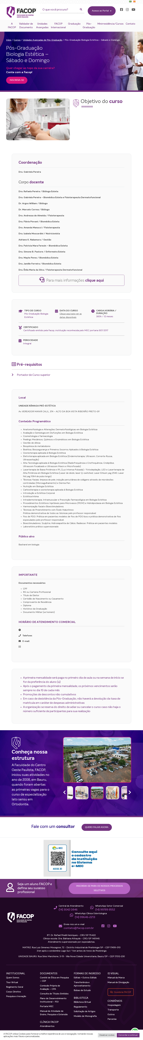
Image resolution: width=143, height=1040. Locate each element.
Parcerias (112, 1019)
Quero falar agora (96, 827)
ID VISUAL (113, 973)
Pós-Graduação (89, 26)
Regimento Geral (14, 987)
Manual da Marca (116, 978)
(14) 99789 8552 (105, 909)
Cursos (17, 40)
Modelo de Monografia (85, 1016)
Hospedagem (114, 1005)
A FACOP (12, 26)
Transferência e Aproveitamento (82, 984)
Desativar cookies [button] (107, 1035)
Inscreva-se (17, 80)
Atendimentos (47, 1026)
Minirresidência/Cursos (110, 24)
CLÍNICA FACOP (49, 1022)
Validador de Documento (26, 26)
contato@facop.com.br (79, 928)
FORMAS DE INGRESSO (87, 973)
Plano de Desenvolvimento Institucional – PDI (53, 1000)
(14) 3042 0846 (68, 909)
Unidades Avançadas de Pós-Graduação (42, 40)
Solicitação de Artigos (84, 1011)
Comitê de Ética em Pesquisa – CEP (54, 979)
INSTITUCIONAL (15, 973)
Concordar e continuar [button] (128, 1035)
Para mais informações (75, 280)
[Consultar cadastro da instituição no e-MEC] (71, 858)
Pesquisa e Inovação (16, 996)
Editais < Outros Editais (85, 978)
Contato (130, 24)
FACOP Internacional (58, 26)
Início (8, 40)
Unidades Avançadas (42, 26)
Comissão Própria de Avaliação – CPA (50, 987)
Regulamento (80, 1007)
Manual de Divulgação (118, 982)
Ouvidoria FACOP (122, 992)
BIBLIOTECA (81, 998)
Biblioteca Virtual (82, 1002)
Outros (111, 1014)
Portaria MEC (46, 1006)
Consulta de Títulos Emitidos (54, 994)
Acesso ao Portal (100, 11)
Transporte (113, 1010)
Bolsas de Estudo (82, 990)
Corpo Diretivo (13, 992)
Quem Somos (12, 978)
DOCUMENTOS (48, 973)
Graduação (74, 24)
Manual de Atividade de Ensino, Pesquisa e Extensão (54, 1013)
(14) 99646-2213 (85, 917)
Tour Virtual (12, 982)
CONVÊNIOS (115, 1001)
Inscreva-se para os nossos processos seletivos (99, 888)
